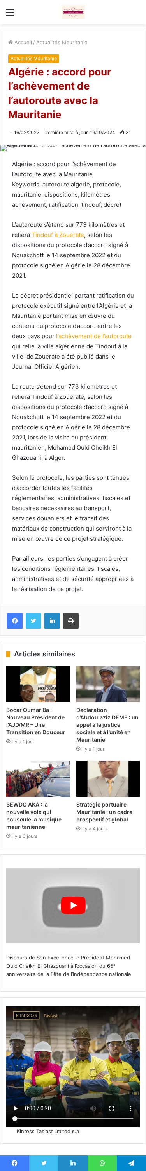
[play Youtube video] (73, 905)
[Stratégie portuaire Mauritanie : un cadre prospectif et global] (108, 779)
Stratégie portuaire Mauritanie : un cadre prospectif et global (104, 812)
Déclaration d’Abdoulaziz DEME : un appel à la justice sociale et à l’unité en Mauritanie (107, 725)
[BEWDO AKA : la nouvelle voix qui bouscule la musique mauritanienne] (38, 779)
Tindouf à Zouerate (58, 235)
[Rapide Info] (73, 12)
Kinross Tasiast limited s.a (48, 1131)
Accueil (22, 42)
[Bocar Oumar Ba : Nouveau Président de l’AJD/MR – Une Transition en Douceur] (38, 684)
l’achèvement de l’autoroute (94, 336)
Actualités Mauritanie (62, 42)
